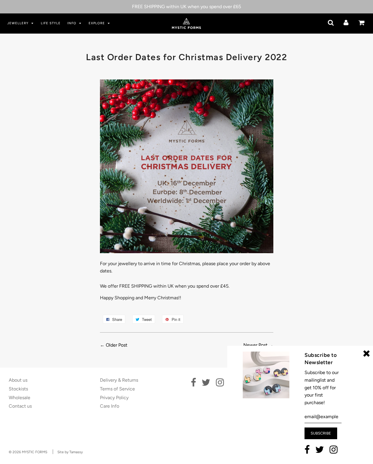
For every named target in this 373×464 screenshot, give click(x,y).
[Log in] (346, 22)
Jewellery (18, 23)
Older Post (116, 345)
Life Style (51, 23)
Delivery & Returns (119, 380)
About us (18, 380)
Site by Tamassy (70, 452)
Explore (97, 23)
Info (72, 23)
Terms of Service (117, 389)
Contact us (20, 406)
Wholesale (19, 397)
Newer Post (255, 345)
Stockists (18, 389)
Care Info (109, 406)
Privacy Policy (114, 397)
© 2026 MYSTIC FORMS (28, 452)
